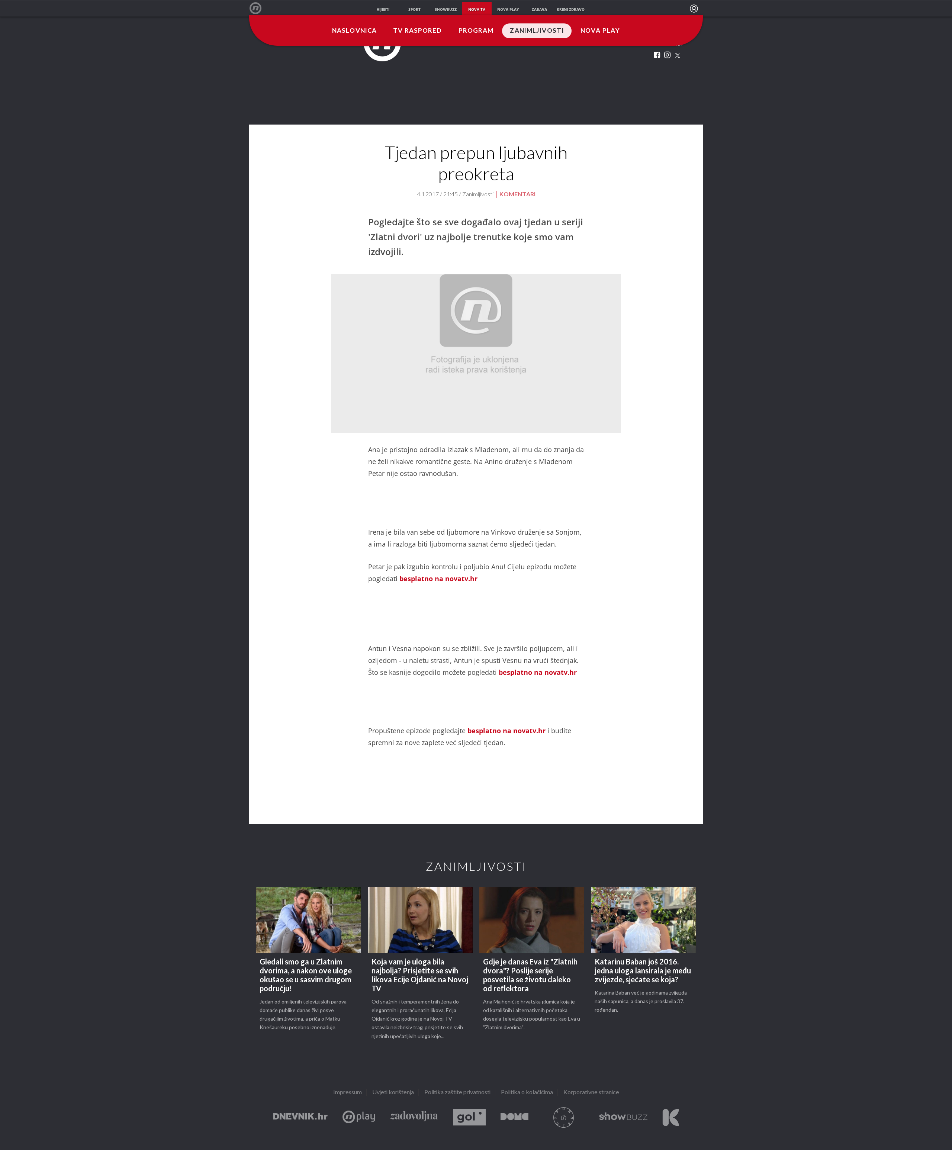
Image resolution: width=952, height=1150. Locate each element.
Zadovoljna (414, 1117)
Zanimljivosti (537, 31)
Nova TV (259, 8)
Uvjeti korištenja (393, 1092)
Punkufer (563, 1117)
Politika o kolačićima (527, 1092)
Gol (469, 1117)
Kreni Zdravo (670, 1117)
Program (476, 31)
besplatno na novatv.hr (438, 578)
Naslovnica (354, 31)
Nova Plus (358, 1117)
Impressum (347, 1092)
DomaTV (514, 1117)
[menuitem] (693, 8)
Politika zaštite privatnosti (457, 1092)
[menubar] (693, 8)
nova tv (476, 9)
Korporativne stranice (591, 1092)
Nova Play (600, 31)
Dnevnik (300, 1117)
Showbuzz (623, 1117)
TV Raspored (417, 31)
